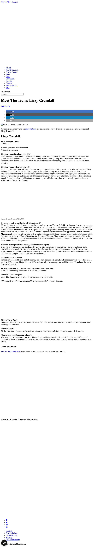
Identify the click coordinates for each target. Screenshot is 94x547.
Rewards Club (11, 85)
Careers (9, 81)
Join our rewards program (11, 351)
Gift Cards (10, 79)
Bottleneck (5, 106)
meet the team (30, 129)
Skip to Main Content (9, 2)
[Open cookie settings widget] (4, 543)
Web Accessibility (13, 540)
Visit (7, 88)
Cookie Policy (11, 535)
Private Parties (11, 72)
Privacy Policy (11, 533)
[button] (10, 112)
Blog (8, 74)
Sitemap (9, 538)
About (8, 68)
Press (8, 77)
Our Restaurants (12, 70)
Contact (9, 83)
